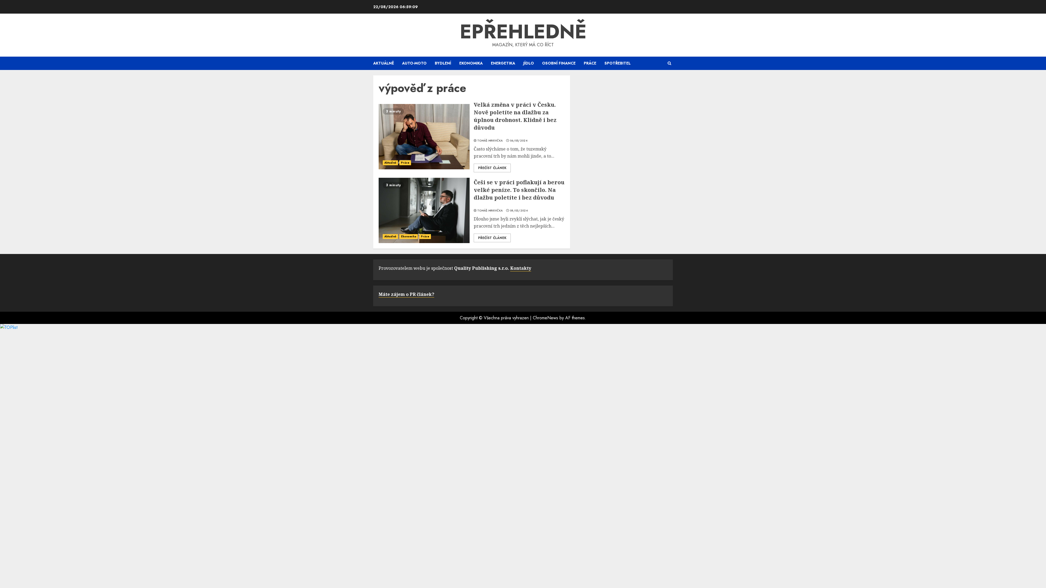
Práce (590, 63)
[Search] (669, 63)
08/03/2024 (519, 211)
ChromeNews (545, 318)
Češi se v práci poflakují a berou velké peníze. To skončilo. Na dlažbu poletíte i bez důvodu (519, 190)
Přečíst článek (492, 168)
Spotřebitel (617, 63)
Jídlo (528, 63)
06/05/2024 (518, 141)
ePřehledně (523, 31)
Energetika (503, 63)
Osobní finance (559, 63)
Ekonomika (471, 63)
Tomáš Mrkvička (490, 141)
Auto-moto (414, 63)
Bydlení (443, 63)
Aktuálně (383, 63)
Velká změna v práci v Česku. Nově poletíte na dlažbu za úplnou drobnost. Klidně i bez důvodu (515, 116)
